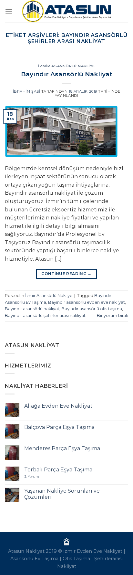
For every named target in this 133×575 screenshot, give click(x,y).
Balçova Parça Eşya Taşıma (59, 427)
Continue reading (66, 273)
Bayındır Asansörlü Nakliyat (66, 74)
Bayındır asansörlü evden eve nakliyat (86, 302)
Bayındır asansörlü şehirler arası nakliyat (45, 315)
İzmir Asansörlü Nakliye (66, 66)
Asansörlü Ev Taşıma (34, 558)
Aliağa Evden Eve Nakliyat (58, 406)
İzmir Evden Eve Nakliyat (92, 551)
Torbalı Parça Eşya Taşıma (58, 470)
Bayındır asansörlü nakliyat (32, 308)
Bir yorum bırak (112, 315)
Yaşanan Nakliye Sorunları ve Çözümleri (62, 494)
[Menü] (9, 11)
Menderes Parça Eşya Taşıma (62, 448)
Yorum (31, 477)
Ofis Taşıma (76, 558)
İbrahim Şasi (26, 91)
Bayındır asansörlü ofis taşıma (91, 308)
